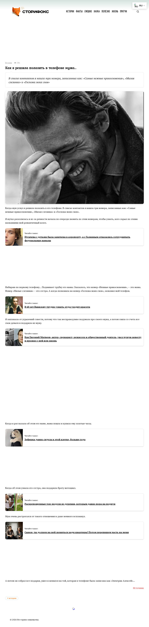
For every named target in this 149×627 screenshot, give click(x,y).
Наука (97, 11)
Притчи (123, 11)
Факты (79, 11)
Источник (138, 588)
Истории (70, 11)
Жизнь (115, 11)
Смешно (88, 11)
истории (12, 598)
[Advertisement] (74, 40)
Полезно (106, 11)
